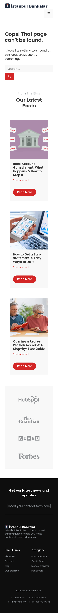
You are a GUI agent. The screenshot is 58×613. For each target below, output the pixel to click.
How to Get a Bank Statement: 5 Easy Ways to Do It (27, 258)
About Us (10, 556)
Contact (9, 561)
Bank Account (21, 180)
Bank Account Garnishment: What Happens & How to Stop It (28, 169)
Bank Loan (37, 570)
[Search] (9, 77)
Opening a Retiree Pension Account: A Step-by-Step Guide (29, 345)
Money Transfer (40, 566)
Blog (7, 566)
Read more (24, 192)
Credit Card (37, 561)
